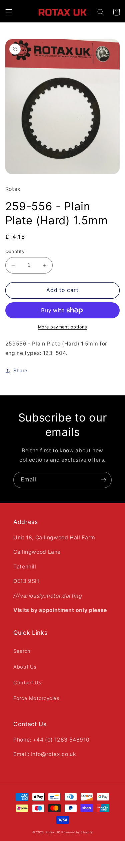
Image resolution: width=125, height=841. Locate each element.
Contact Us (27, 683)
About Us (25, 667)
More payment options (62, 326)
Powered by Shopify (77, 832)
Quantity (15, 251)
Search (22, 651)
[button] (8, 12)
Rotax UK (53, 832)
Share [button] (20, 371)
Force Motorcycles (36, 698)
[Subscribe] (103, 480)
